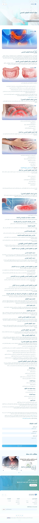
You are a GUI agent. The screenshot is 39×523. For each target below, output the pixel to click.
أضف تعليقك (35, 436)
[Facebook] (36, 1)
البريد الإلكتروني (34, 431)
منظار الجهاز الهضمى (31, 97)
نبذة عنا (27, 500)
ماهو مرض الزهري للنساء (26, 418)
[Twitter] (34, 1)
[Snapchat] (30, 1)
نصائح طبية (35, 503)
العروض (18, 503)
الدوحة (33, 415)
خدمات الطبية (18, 502)
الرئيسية (36, 500)
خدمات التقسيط (35, 502)
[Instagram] (32, 1)
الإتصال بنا (9, 500)
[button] (3, 464)
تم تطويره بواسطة (13, 517)
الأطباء (27, 502)
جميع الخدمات (18, 500)
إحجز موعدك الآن (33, 485)
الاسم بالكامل (35, 426)
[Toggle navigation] (3, 4)
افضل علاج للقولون (26, 318)
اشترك (4, 509)
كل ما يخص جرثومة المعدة (27, 167)
